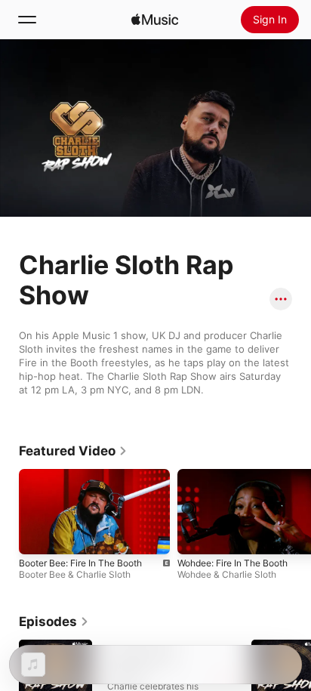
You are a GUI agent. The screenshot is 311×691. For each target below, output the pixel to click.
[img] (154, 19)
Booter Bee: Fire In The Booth (80, 563)
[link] (73, 450)
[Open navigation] (27, 19)
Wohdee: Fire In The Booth (232, 563)
